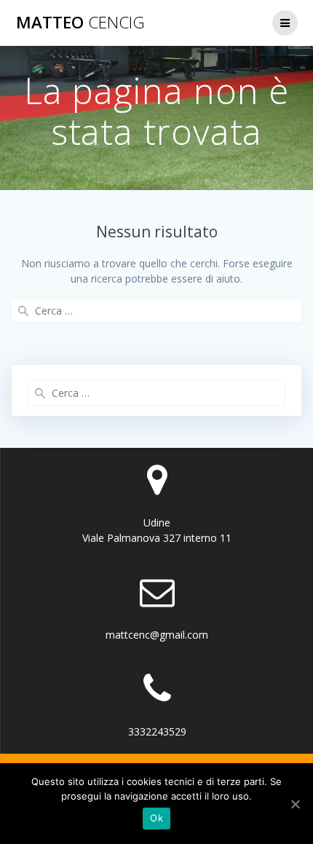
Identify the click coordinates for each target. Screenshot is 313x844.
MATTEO (80, 23)
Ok (156, 818)
